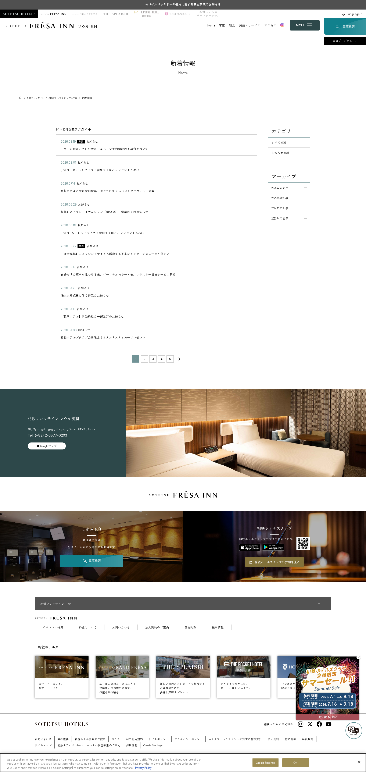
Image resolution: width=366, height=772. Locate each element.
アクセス (270, 25)
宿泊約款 (190, 627)
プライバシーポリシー (188, 739)
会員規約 (307, 739)
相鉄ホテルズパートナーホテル (208, 14)
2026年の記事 (280, 188)
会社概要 (63, 739)
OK (295, 763)
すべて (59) (279, 142)
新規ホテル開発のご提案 (90, 739)
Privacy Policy (143, 768)
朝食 (232, 25)
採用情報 (218, 627)
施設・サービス (249, 25)
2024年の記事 (280, 208)
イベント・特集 (53, 627)
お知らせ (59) (280, 152)
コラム (116, 739)
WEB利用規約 (134, 739)
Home (211, 25)
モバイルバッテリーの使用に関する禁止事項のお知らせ (183, 4)
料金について (88, 627)
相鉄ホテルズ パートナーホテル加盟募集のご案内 (89, 745)
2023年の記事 (280, 218)
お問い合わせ (121, 627)
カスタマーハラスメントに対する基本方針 (235, 739)
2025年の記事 (280, 198)
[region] (183, 762)
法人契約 (273, 739)
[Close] (359, 762)
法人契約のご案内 (157, 627)
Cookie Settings (265, 763)
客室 (222, 25)
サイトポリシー (158, 739)
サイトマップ (43, 745)
